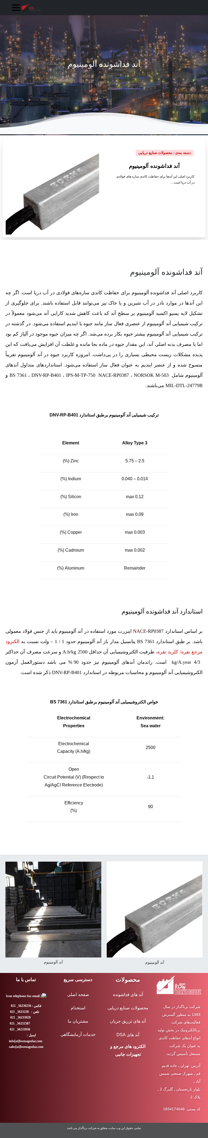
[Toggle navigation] (16, 7)
